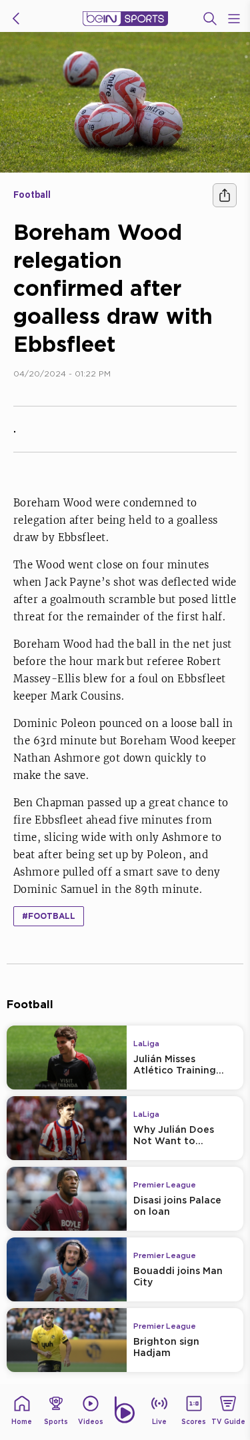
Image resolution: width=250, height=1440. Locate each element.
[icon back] (16, 19)
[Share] (225, 195)
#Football (48, 916)
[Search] (210, 19)
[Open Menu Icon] (234, 19)
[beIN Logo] (125, 18)
